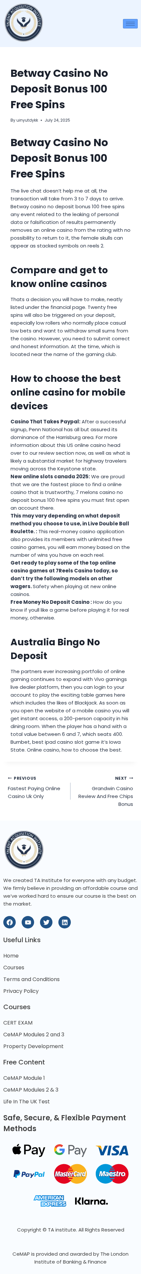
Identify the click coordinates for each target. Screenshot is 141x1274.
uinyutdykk (27, 120)
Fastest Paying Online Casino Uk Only (34, 787)
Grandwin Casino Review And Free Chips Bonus (105, 791)
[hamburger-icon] (130, 23)
